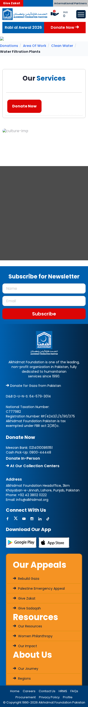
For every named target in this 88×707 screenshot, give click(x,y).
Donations (9, 46)
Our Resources (29, 626)
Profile (68, 697)
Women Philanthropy (35, 636)
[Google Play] (21, 542)
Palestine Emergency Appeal (41, 588)
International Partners (70, 3)
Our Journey (27, 668)
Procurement (25, 697)
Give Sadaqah (29, 608)
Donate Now (63, 27)
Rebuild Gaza (28, 578)
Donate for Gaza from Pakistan (35, 385)
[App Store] (54, 542)
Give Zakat (11, 3)
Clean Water (62, 46)
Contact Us (47, 691)
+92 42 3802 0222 (32, 495)
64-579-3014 (40, 396)
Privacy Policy (49, 697)
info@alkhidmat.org (32, 499)
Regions (24, 678)
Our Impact (27, 646)
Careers (29, 691)
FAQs (74, 691)
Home (14, 691)
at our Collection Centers (34, 466)
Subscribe (44, 314)
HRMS (63, 691)
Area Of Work (34, 46)
